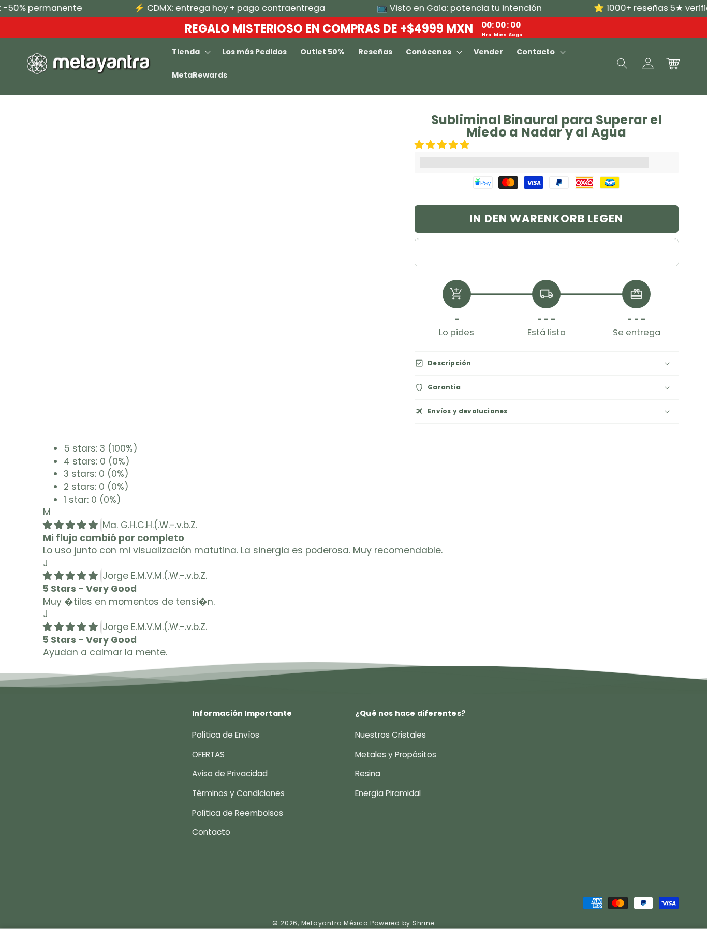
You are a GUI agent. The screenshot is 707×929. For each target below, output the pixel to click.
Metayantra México (334, 923)
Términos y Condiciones (238, 793)
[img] (71, 525)
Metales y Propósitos (395, 754)
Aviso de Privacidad (230, 773)
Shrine (424, 923)
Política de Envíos (225, 734)
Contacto (211, 832)
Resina (367, 773)
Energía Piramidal (388, 793)
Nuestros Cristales (390, 734)
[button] (443, 145)
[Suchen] (622, 63)
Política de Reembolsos (237, 812)
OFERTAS (208, 754)
